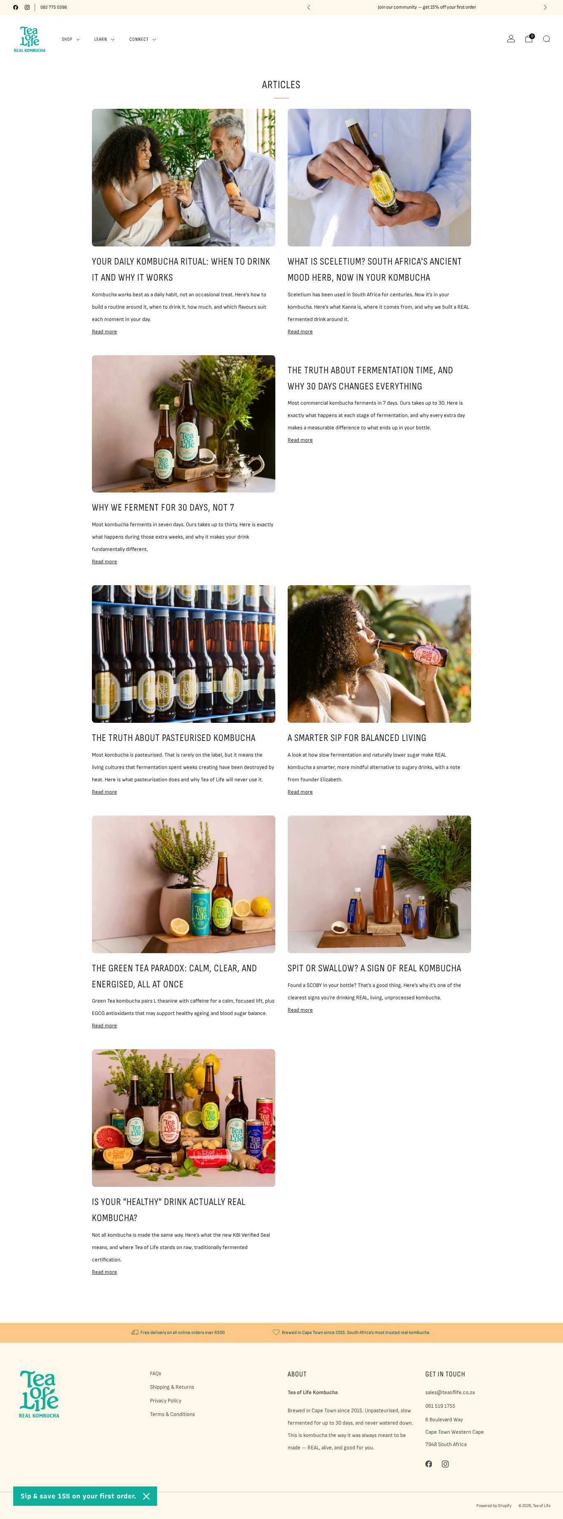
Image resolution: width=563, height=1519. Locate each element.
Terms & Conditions (172, 1414)
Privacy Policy (165, 1400)
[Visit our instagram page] (27, 7)
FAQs (155, 1373)
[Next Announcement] (545, 7)
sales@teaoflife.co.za (450, 1392)
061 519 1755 (440, 1406)
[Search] (546, 39)
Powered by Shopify (493, 1505)
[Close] (146, 1496)
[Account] (511, 39)
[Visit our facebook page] (15, 7)
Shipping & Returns (172, 1387)
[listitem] (427, 7)
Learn (100, 39)
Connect (139, 39)
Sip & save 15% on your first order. (78, 1496)
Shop (67, 39)
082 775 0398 (53, 7)
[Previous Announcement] (308, 7)
